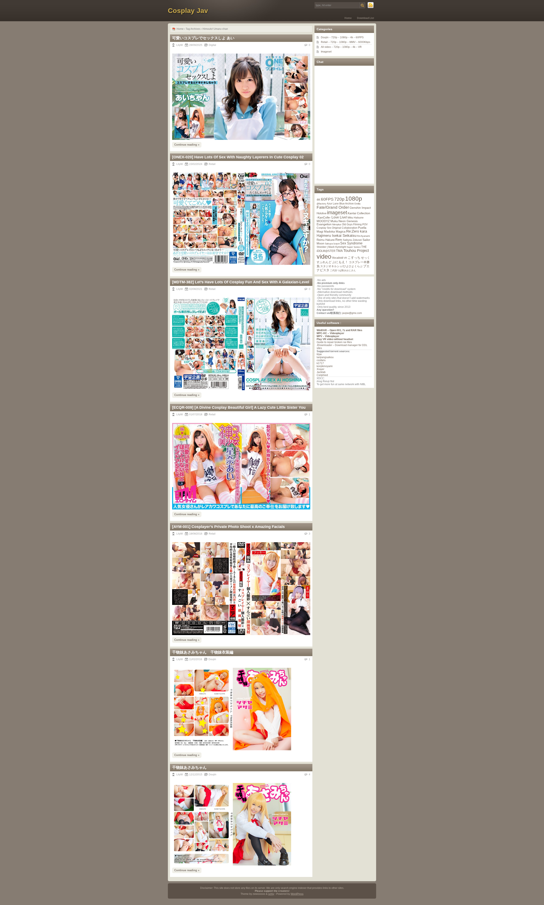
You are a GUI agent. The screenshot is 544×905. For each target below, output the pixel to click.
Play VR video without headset (335, 339)
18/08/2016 (195, 533)
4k (351, 37)
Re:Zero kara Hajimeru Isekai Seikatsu (342, 233)
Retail (212, 164)
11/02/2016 (195, 659)
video (324, 256)
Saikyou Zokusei (352, 239)
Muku (334, 221)
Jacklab (321, 372)
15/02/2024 (195, 164)
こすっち (354, 257)
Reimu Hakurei (326, 239)
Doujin (212, 659)
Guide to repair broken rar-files (334, 342)
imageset (337, 212)
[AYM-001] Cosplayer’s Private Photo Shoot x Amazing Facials (228, 527)
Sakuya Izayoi (332, 243)
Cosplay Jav (188, 10)
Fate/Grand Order (333, 207)
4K (318, 199)
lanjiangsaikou (325, 357)
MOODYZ (323, 221)
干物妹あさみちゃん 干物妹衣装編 (202, 652)
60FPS (360, 37)
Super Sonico (354, 247)
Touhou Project (356, 250)
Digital (212, 45)
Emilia (357, 203)
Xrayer (320, 369)
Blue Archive (346, 203)
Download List (365, 18)
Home (348, 18)
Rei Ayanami (363, 236)
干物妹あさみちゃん (189, 767)
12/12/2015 (195, 774)
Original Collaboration (344, 227)
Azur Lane (333, 203)
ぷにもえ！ (340, 262)
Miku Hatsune (356, 217)
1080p (343, 37)
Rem (338, 239)
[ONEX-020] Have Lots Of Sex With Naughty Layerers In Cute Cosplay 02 (238, 157)
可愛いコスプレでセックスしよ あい (203, 38)
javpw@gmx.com (352, 313)
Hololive (321, 213)
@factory (321, 203)
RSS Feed (371, 5)
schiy (271, 893)
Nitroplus (336, 224)
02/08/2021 (195, 289)
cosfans (321, 360)
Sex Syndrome (351, 243)
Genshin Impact (360, 207)
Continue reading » (186, 144)
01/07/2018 (195, 414)
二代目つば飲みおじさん (343, 270)
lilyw (319, 354)
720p (334, 37)
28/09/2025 (195, 45)
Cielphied (322, 375)
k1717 (320, 363)
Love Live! (339, 217)
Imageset (326, 51)
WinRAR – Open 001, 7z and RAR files (339, 330)
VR (360, 46)
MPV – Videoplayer (328, 336)
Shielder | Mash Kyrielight (331, 246)
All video (326, 46)
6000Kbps (364, 42)
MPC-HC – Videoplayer (330, 333)
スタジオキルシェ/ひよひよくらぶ (341, 266)
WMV (352, 42)
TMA (339, 250)
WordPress (297, 893)
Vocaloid (337, 257)
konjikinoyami (325, 366)
